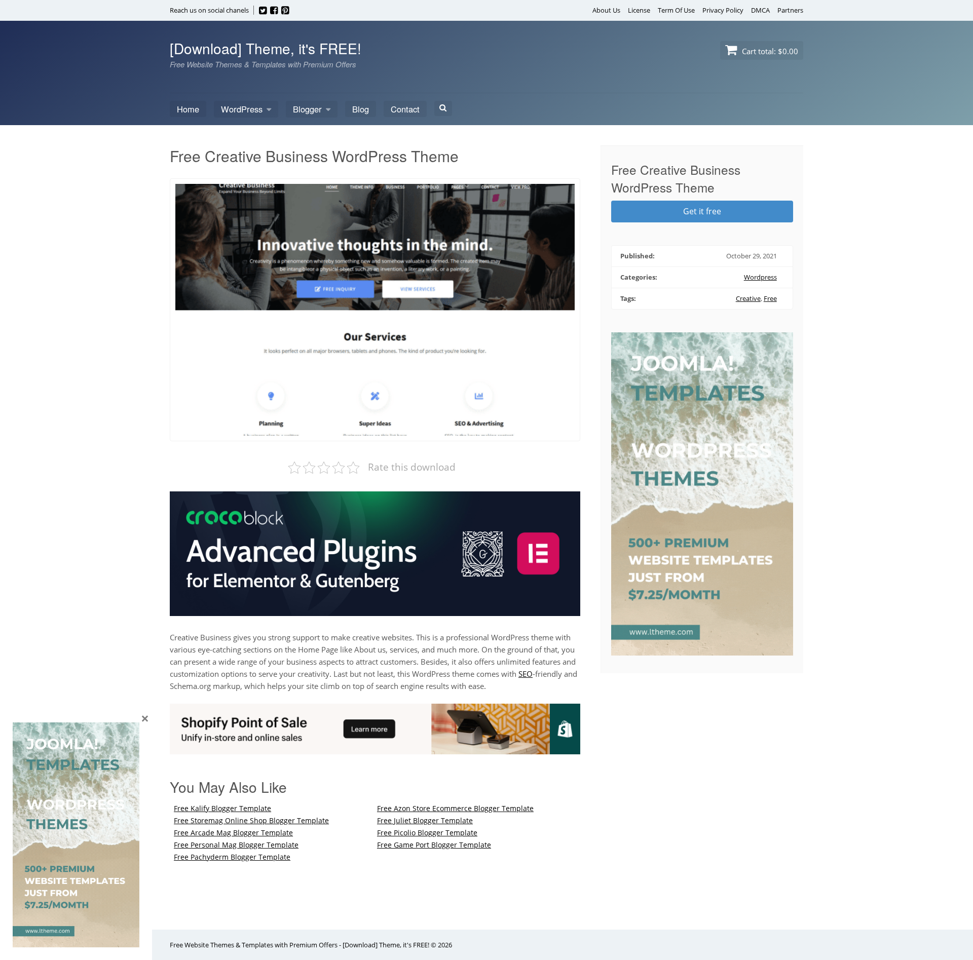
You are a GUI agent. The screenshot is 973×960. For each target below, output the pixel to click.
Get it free (702, 211)
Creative (748, 298)
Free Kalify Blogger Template (222, 808)
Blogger (307, 109)
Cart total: (769, 51)
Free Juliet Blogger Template (425, 820)
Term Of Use (676, 10)
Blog (360, 109)
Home (188, 109)
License (639, 10)
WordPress (242, 109)
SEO (525, 674)
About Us (606, 10)
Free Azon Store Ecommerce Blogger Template (455, 808)
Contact (405, 109)
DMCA (760, 10)
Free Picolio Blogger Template (427, 832)
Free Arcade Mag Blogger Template (233, 832)
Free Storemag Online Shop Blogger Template (251, 820)
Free (770, 298)
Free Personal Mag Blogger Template (236, 845)
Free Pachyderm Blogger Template (232, 857)
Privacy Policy (722, 10)
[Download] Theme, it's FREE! (265, 48)
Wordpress (760, 277)
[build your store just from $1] (375, 748)
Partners (790, 10)
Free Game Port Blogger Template (434, 845)
